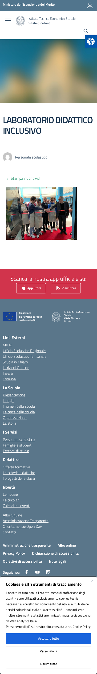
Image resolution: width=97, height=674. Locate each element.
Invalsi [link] (8, 373)
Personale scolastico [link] (19, 439)
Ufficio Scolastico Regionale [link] (24, 350)
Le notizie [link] (10, 494)
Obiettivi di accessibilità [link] (22, 561)
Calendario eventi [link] (16, 505)
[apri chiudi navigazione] (8, 21)
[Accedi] (90, 5)
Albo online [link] (67, 545)
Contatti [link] (9, 532)
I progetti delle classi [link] (19, 478)
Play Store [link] (68, 287)
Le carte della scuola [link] (19, 412)
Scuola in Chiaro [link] (15, 362)
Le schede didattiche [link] (19, 472)
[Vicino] (92, 580)
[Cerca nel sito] (85, 31)
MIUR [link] (7, 345)
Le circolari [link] (11, 500)
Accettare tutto (48, 638)
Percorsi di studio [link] (16, 451)
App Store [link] (34, 287)
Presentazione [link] (14, 395)
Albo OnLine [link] (12, 515)
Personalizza (48, 651)
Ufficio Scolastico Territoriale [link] (24, 356)
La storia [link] (9, 423)
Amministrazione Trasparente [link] (25, 521)
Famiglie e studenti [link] (17, 445)
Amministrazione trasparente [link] (27, 545)
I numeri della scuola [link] (19, 406)
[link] (91, 41)
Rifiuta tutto (48, 663)
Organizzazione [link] (15, 417)
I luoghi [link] (8, 400)
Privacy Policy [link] (14, 553)
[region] (48, 625)
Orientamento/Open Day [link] (22, 526)
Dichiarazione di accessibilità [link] (55, 553)
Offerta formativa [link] (16, 467)
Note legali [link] (57, 561)
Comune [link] (9, 379)
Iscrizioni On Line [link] (16, 367)
